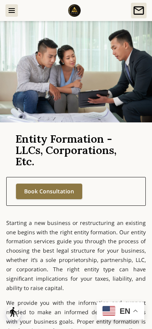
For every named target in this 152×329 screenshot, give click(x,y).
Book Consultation (49, 191)
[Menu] (11, 10)
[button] (13, 313)
